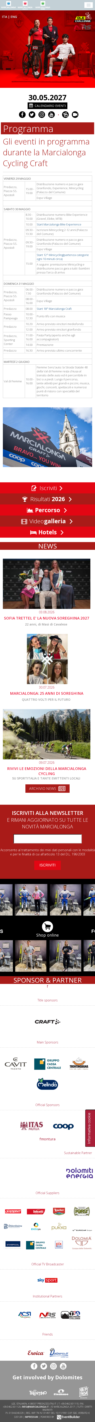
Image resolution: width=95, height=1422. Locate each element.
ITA (4, 17)
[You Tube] (51, 114)
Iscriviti (47, 488)
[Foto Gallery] (65, 114)
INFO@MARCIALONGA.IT (35, 1406)
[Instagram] (41, 114)
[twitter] (32, 114)
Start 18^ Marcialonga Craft (54, 309)
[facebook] (22, 114)
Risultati (47, 499)
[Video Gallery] (75, 114)
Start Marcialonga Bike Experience (59, 224)
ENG (14, 17)
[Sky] (47, 1283)
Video (47, 521)
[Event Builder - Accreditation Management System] (68, 1416)
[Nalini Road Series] (83, 27)
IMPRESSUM (31, 1416)
